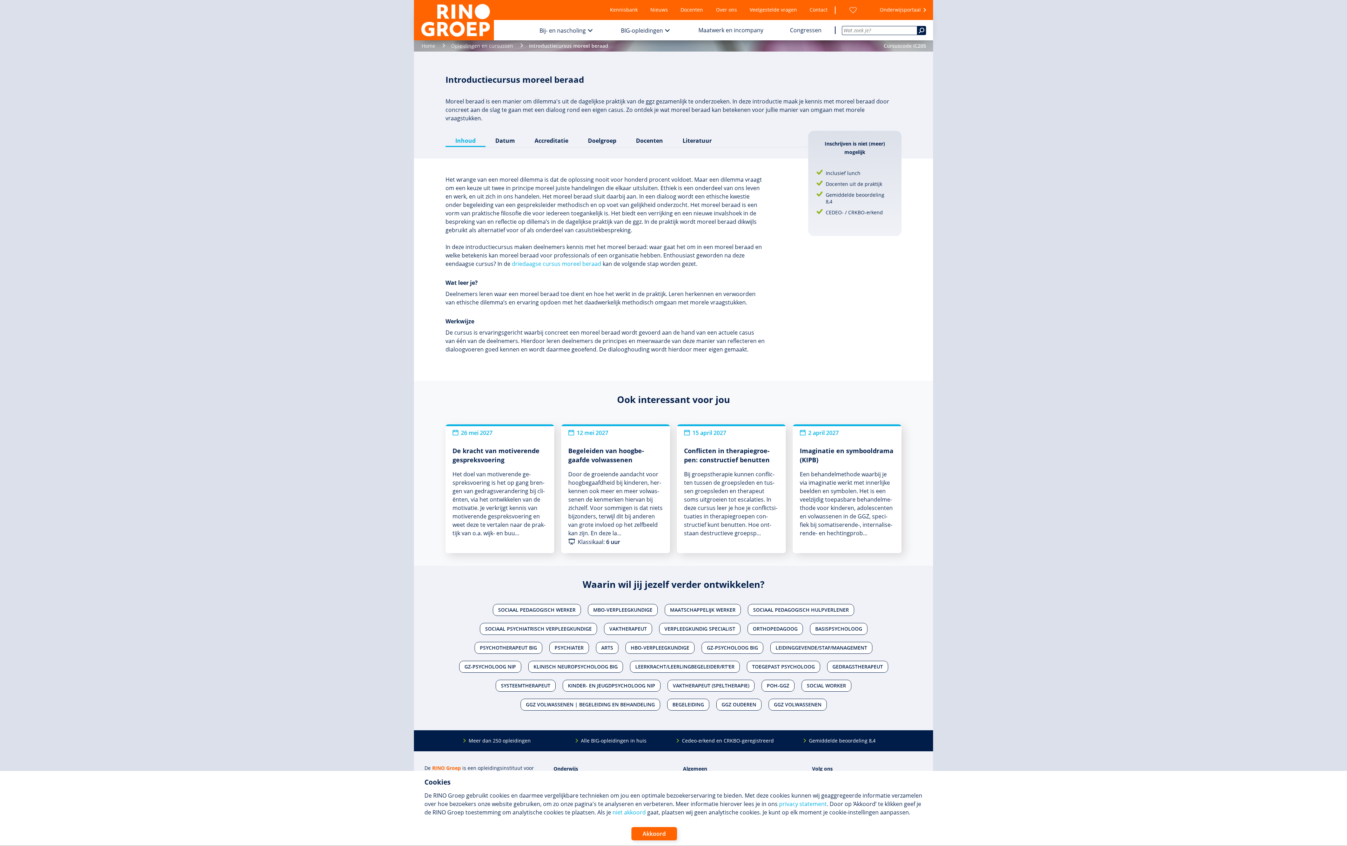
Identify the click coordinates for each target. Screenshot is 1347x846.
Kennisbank (624, 9)
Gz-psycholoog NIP (490, 666)
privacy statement (803, 804)
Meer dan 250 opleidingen (500, 740)
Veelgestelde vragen (773, 9)
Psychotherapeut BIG (508, 647)
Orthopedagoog (775, 628)
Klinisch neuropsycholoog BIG (576, 666)
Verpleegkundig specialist (699, 628)
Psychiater (569, 647)
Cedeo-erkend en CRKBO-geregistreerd (728, 740)
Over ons (726, 9)
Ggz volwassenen (798, 704)
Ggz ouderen (739, 704)
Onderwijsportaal (900, 9)
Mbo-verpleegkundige (622, 609)
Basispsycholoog (838, 628)
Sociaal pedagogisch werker (537, 609)
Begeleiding (688, 704)
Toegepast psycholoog (783, 666)
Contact (818, 9)
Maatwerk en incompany (730, 30)
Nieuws (659, 9)
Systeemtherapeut (525, 685)
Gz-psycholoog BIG (732, 647)
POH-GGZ (778, 685)
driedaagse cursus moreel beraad (556, 264)
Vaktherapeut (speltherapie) (711, 685)
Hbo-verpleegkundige (660, 647)
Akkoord (654, 834)
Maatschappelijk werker (703, 609)
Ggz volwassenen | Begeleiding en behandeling (590, 704)
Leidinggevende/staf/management (821, 647)
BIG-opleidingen (642, 30)
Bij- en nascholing (563, 30)
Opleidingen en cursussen (482, 45)
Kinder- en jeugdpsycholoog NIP (611, 685)
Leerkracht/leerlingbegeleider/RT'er (685, 666)
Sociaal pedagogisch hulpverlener (801, 609)
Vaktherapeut (628, 628)
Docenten (692, 9)
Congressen (806, 30)
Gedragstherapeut (857, 666)
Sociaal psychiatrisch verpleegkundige (538, 628)
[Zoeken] (921, 30)
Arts (607, 647)
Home (428, 45)
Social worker (826, 685)
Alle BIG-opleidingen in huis (613, 740)
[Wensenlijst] (853, 10)
